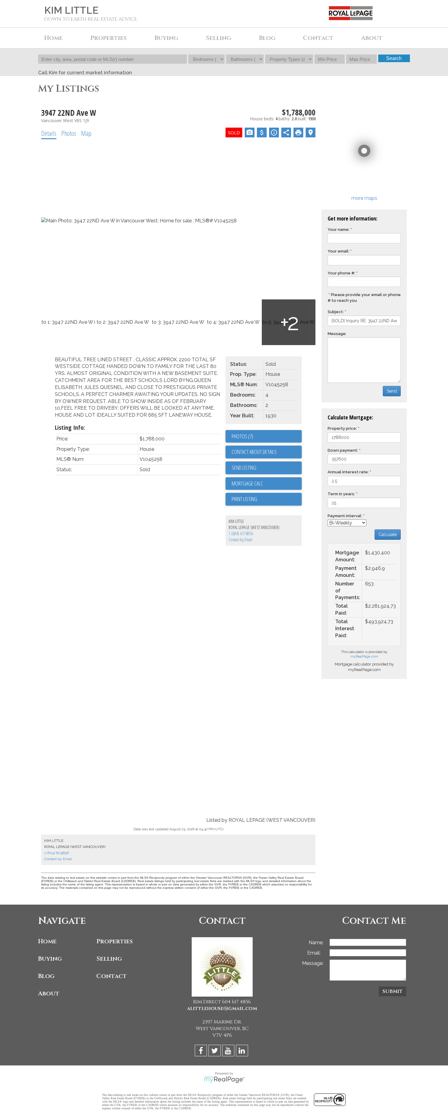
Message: (337, 333)
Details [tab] (48, 133)
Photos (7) (242, 436)
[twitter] (215, 1051)
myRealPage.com (364, 657)
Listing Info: (70, 427)
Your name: (339, 229)
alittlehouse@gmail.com (222, 1008)
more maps (364, 198)
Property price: (342, 428)
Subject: (336, 311)
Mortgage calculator (267, 484)
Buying (50, 959)
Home (53, 38)
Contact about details (254, 451)
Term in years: (341, 494)
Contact (318, 38)
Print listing (244, 499)
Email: (314, 953)
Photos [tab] (68, 133)
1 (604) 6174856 (241, 533)
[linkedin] (243, 1051)
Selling (109, 959)
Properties (114, 941)
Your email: (338, 251)
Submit (392, 991)
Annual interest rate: (348, 472)
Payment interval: (345, 516)
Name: (316, 942)
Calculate (388, 534)
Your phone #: (341, 273)
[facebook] (201, 1051)
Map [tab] (86, 133)
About (48, 993)
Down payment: (343, 450)
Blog (267, 38)
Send (392, 391)
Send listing (244, 467)
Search (394, 58)
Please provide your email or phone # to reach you (364, 297)
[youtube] (229, 1051)
